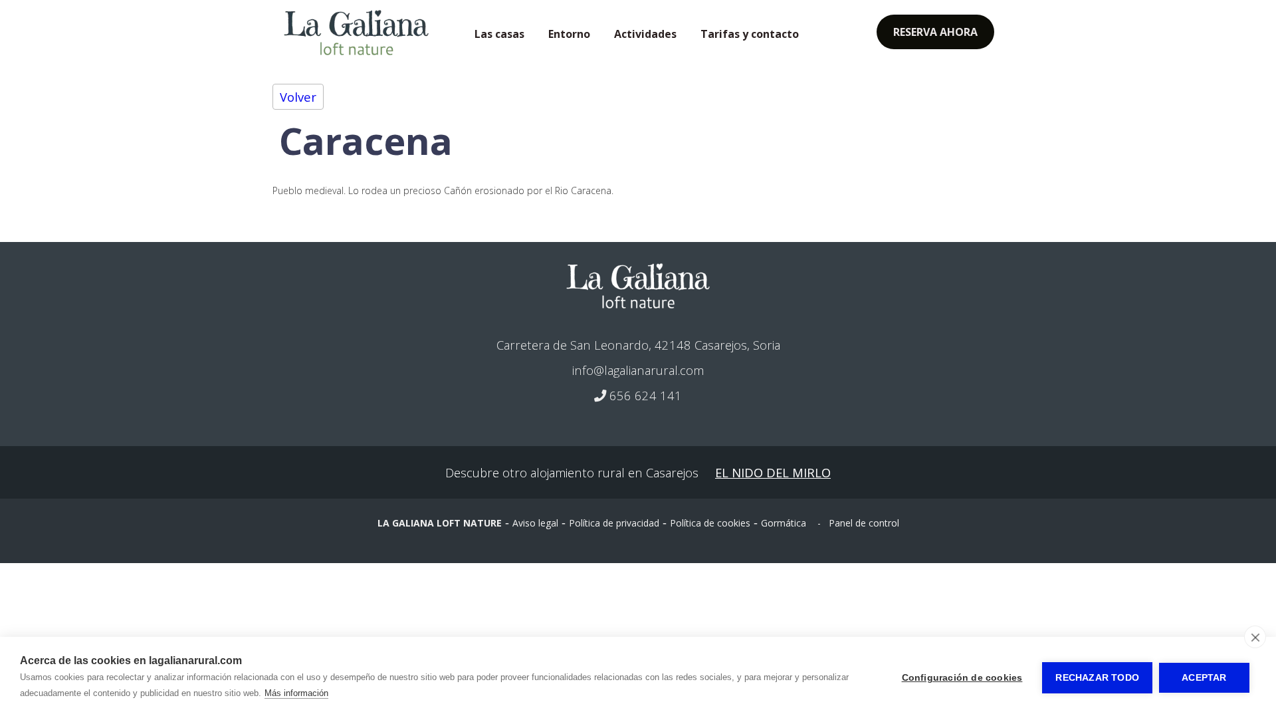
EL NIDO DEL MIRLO (773, 472)
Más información (296, 693)
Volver (298, 96)
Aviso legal (535, 523)
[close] (1255, 637)
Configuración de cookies (962, 678)
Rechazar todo (1097, 678)
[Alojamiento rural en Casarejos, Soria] (638, 285)
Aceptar (1204, 678)
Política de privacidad (614, 523)
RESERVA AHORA (935, 32)
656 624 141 (644, 395)
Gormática (783, 523)
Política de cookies (710, 523)
